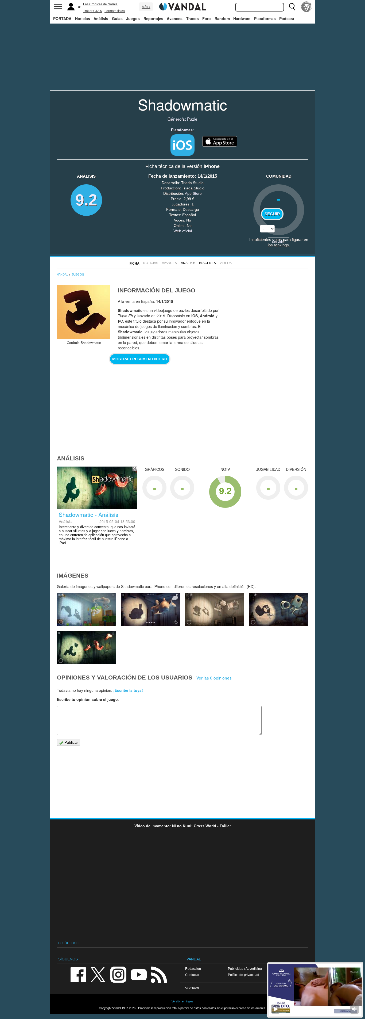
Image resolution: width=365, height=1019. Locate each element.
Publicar (70, 742)
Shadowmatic (182, 104)
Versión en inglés (182, 1001)
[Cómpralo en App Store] (219, 140)
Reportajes (153, 18)
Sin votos (278, 241)
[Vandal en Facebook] (78, 974)
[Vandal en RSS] (158, 974)
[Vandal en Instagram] (118, 974)
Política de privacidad (243, 974)
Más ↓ (146, 7)
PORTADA (62, 18)
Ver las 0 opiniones (214, 678)
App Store (193, 193)
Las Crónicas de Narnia (100, 4)
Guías (117, 18)
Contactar (192, 974)
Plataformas (265, 18)
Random (222, 18)
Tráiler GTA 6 (92, 11)
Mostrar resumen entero (139, 359)
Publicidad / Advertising (245, 968)
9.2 (86, 200)
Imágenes (207, 263)
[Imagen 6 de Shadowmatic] (86, 609)
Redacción (193, 968)
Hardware (241, 18)
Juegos (133, 18)
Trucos (192, 18)
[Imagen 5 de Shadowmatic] (150, 609)
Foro (206, 18)
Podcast (286, 18)
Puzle (192, 119)
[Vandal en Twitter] (98, 974)
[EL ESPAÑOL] (306, 6)
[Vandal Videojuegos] (182, 6)
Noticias (82, 18)
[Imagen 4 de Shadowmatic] (214, 609)
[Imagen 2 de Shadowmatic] (86, 647)
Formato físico (114, 11)
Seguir (272, 214)
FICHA (134, 263)
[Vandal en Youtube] (138, 974)
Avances (175, 18)
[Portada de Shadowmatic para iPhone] (83, 312)
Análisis (101, 18)
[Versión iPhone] (182, 145)
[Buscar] (292, 6)
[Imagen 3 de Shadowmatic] (278, 609)
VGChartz (192, 988)
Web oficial (182, 231)
